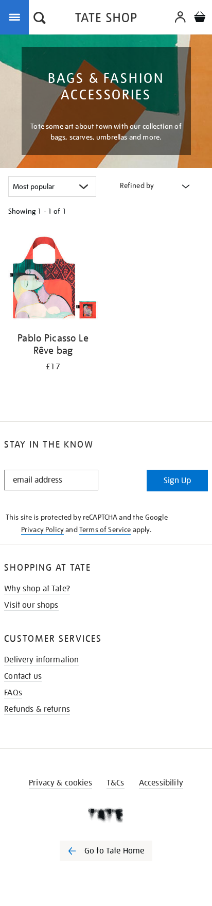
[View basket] (199, 18)
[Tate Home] (106, 814)
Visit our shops (31, 605)
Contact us (23, 676)
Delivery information (41, 660)
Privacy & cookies (60, 783)
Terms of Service (105, 529)
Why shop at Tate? (37, 589)
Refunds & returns (37, 709)
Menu (16, 16)
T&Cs (116, 783)
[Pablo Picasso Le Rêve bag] (53, 279)
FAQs (13, 693)
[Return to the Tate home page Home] (106, 19)
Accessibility (161, 783)
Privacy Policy (42, 529)
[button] (39, 19)
